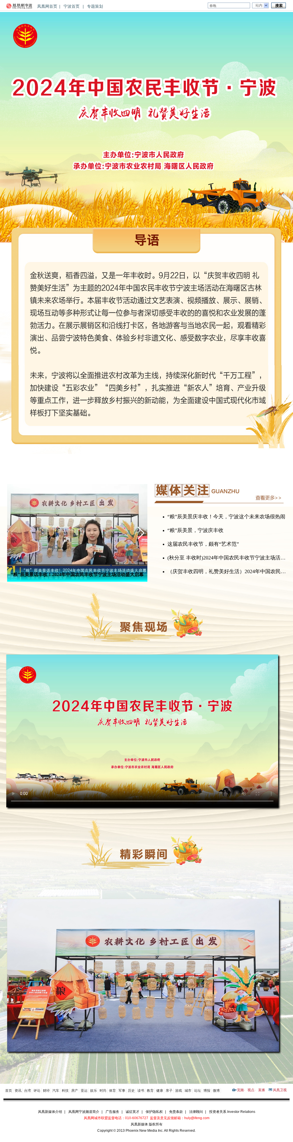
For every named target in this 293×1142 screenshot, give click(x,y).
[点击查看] (143, 1050)
